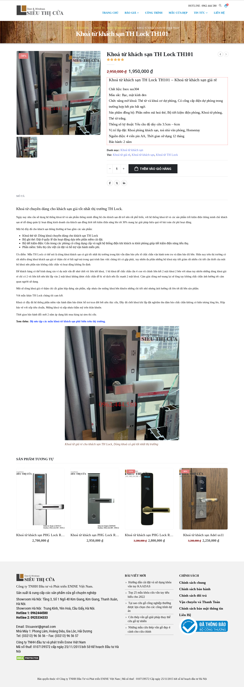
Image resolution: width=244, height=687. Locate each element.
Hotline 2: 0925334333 (32, 617)
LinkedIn (124, 183)
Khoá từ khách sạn (131, 150)
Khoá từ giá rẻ (121, 154)
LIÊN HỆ (219, 12)
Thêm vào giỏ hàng (155, 169)
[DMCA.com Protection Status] (27, 658)
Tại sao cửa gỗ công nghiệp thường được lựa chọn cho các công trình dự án (150, 606)
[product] (40, 498)
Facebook (110, 183)
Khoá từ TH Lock (167, 154)
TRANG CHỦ (110, 12)
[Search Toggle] (220, 6)
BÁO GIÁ (130, 12)
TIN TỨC (199, 12)
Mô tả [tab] (20, 196)
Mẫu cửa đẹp (178, 12)
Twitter (117, 183)
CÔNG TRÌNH (153, 12)
